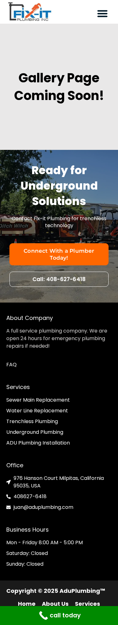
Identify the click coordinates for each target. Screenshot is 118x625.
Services (87, 604)
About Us (55, 604)
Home (27, 604)
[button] (102, 13)
